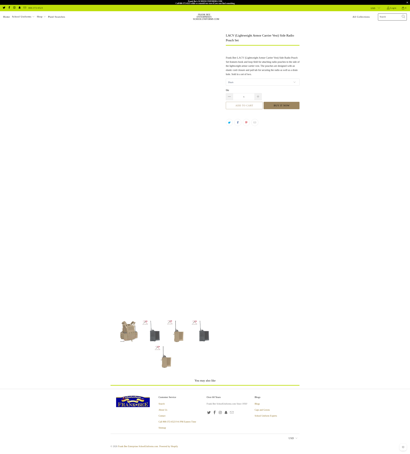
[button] (23, 17)
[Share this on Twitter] (229, 122)
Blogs (257, 404)
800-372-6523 (36, 8)
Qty (227, 90)
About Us (163, 410)
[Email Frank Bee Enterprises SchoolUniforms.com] (24, 8)
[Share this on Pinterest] (246, 122)
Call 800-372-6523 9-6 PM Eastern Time (177, 422)
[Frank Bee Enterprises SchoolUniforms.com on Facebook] (9, 8)
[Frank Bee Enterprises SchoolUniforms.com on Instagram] (14, 8)
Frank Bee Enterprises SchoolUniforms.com (138, 446)
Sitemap (162, 428)
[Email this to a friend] (254, 122)
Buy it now (282, 105)
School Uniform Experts (266, 416)
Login (393, 8)
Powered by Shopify (168, 446)
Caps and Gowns (262, 410)
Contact (162, 416)
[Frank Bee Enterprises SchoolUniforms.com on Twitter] (3, 8)
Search (162, 404)
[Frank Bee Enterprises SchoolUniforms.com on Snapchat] (19, 8)
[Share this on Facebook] (237, 122)
